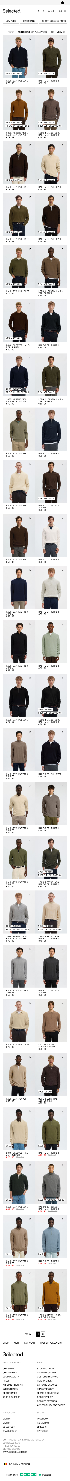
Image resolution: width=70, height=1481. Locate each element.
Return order (45, 1381)
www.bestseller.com (15, 1452)
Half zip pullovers (51, 1343)
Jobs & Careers (11, 1397)
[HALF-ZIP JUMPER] (51, 56)
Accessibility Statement (51, 1405)
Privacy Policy (45, 1389)
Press (6, 1381)
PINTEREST (42, 1431)
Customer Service (47, 1377)
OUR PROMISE (10, 1373)
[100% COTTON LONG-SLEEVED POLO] (51, 1290)
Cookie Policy (45, 1397)
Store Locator (45, 1369)
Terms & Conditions (48, 1393)
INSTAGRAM (43, 1423)
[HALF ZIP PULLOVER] (19, 56)
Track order (10, 1431)
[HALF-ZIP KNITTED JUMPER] (51, 481)
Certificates (10, 1393)
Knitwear (29, 1343)
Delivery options (47, 1373)
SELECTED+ (9, 1427)
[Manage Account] (43, 11)
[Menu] (65, 11)
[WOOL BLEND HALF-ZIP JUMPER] (51, 1074)
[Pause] (62, 3)
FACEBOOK (42, 1419)
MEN (16, 1343)
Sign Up (7, 1419)
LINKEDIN (42, 1427)
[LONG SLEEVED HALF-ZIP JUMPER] (51, 266)
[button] (19, 56)
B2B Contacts (10, 1389)
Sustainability (11, 1377)
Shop (5, 1343)
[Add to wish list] (30, 39)
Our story (8, 1369)
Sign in (6, 1423)
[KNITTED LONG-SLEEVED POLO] (51, 1020)
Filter (11, 32)
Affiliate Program (13, 1385)
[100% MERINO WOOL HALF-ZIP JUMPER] (19, 108)
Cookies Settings (47, 1401)
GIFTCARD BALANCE (47, 1385)
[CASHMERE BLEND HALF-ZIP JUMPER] (51, 1182)
